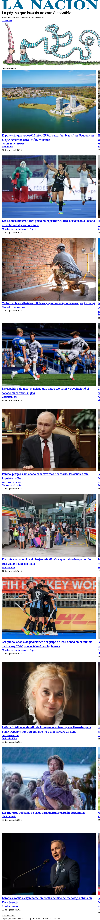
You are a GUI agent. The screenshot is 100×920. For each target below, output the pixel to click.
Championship (9, 397)
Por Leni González (10, 735)
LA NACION (7, 20)
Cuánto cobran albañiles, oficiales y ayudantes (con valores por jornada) (48, 303)
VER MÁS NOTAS (8, 916)
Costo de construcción (13, 307)
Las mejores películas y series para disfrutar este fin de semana (43, 812)
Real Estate (7, 147)
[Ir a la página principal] (50, 8)
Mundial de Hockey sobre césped (19, 229)
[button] (49, 101)
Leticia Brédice (9, 739)
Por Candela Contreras (13, 143)
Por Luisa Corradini (11, 482)
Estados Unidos (10, 906)
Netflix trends (9, 817)
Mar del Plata (8, 568)
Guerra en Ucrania (11, 485)
